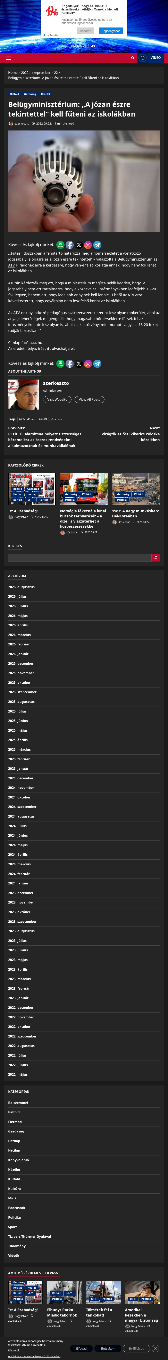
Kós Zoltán (72, 532)
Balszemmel (18, 1102)
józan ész (56, 419)
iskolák (43, 419)
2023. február (19, 988)
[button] (8, 58)
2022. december (20, 1007)
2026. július (17, 596)
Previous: (44, 437)
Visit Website (57, 399)
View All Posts (89, 399)
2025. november (21, 673)
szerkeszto (21, 123)
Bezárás (85, 31)
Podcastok (16, 1208)
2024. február (19, 874)
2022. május (18, 1074)
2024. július (17, 826)
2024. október (19, 797)
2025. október (19, 682)
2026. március (19, 635)
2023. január (18, 998)
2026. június (18, 606)
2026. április (18, 625)
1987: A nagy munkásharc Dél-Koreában (135, 513)
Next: (131, 434)
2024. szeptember (22, 806)
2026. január (18, 654)
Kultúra (14, 1188)
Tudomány (17, 1246)
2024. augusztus (21, 816)
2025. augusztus (21, 701)
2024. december (20, 778)
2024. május (18, 845)
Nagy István (21, 517)
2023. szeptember (22, 921)
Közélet (45, 94)
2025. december (20, 663)
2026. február (19, 644)
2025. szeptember (22, 692)
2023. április (18, 969)
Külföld (17, 500)
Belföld (14, 94)
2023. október (19, 912)
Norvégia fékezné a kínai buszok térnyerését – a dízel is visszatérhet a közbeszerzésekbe (83, 518)
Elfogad (81, 1348)
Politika (43, 500)
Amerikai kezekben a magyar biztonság (141, 1314)
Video (156, 57)
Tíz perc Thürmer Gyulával (29, 1236)
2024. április (18, 854)
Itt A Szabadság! (23, 510)
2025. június (18, 720)
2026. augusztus (21, 587)
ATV (11, 265)
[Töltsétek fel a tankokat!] (103, 1292)
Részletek (14, 1350)
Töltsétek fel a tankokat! (99, 1312)
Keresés (15, 546)
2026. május (18, 615)
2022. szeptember (22, 1036)
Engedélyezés (110, 31)
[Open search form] (132, 58)
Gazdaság (30, 94)
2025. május (18, 730)
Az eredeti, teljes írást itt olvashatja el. (41, 348)
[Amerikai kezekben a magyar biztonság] (142, 1292)
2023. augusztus (21, 931)
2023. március (19, 979)
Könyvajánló (18, 1160)
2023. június (18, 950)
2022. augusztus (21, 1045)
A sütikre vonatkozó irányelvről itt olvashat (34, 1356)
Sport (12, 1227)
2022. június (18, 1065)
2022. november (21, 1017)
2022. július (17, 1055)
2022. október (19, 1026)
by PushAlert (53, 35)
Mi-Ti (30, 500)
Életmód (15, 1122)
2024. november (21, 787)
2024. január (18, 883)
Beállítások (136, 1348)
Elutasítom (108, 1348)
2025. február (19, 759)
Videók (13, 1255)
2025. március (19, 749)
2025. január (18, 768)
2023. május (18, 959)
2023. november (21, 902)
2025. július (17, 711)
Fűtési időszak (27, 419)
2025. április (18, 740)
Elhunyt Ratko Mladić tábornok (62, 1312)
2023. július (17, 940)
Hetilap (17, 494)
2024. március (19, 864)
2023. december (20, 893)
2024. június (18, 835)
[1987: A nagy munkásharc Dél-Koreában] (136, 489)
